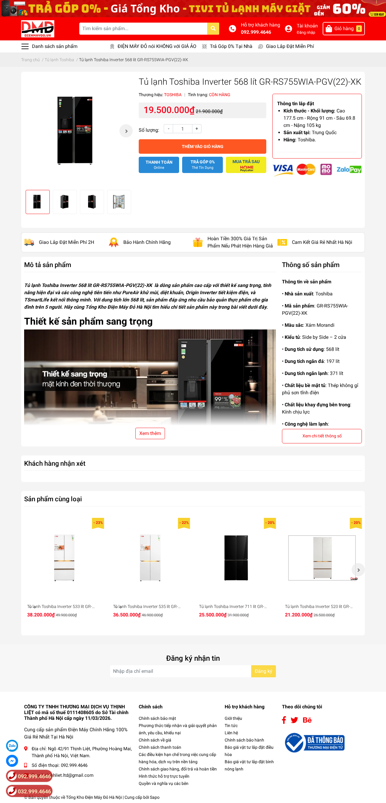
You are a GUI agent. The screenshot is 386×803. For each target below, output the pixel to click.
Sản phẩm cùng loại (53, 499)
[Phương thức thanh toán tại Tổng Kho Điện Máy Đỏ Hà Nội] (317, 170)
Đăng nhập (306, 32)
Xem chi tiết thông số (322, 435)
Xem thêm (150, 433)
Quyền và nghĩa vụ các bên (163, 783)
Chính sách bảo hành (244, 740)
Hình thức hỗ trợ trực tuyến (164, 776)
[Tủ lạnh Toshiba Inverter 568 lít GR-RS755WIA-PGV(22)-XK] (78, 131)
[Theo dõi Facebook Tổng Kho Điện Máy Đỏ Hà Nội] (284, 720)
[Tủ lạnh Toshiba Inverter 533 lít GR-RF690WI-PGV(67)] (64, 558)
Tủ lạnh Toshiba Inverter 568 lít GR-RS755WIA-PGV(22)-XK (88, 285)
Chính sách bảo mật (157, 718)
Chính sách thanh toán (160, 747)
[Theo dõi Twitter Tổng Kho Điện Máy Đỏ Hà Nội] (294, 720)
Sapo (155, 797)
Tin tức (231, 725)
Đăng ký (263, 671)
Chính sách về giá (155, 740)
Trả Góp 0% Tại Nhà (231, 46)
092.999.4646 (256, 32)
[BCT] (314, 742)
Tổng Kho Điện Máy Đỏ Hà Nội (94, 797)
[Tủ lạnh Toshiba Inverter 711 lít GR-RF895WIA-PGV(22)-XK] (236, 558)
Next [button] (126, 130)
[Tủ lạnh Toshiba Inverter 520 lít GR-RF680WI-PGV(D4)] (322, 558)
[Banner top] (193, 8)
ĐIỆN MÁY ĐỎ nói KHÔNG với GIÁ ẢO (157, 46)
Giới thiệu (233, 718)
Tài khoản (307, 26)
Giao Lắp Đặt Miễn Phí (290, 46)
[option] (78, 131)
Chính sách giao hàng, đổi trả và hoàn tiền (178, 769)
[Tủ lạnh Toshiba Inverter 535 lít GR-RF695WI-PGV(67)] (150, 558)
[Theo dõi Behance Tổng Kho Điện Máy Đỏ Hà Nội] (307, 720)
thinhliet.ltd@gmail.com (69, 775)
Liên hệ (231, 732)
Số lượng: (149, 130)
